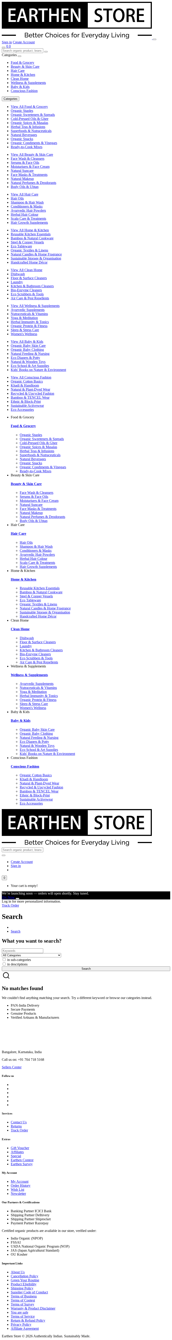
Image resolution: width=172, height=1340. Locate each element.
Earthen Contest (22, 1160)
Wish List (17, 1189)
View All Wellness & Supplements (35, 306)
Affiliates (17, 1152)
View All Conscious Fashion (31, 377)
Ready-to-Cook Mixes (26, 147)
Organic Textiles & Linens (29, 250)
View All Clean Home (26, 270)
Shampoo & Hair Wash (27, 202)
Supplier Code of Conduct (29, 1292)
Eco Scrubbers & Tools (27, 294)
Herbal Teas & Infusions (28, 127)
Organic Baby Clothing (27, 350)
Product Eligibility (24, 1284)
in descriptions (17, 964)
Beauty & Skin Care (25, 66)
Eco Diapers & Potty (25, 358)
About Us (18, 1272)
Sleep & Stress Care (25, 330)
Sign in (7, 42)
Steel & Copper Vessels (27, 242)
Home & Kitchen (23, 75)
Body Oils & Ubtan (25, 187)
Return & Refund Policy (28, 1320)
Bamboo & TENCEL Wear (30, 397)
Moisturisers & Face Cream (30, 166)
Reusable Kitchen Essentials (31, 234)
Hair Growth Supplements (29, 222)
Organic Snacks (22, 139)
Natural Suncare (22, 171)
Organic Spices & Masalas (29, 123)
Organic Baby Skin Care (28, 345)
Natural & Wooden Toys (28, 362)
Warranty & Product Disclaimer (33, 1308)
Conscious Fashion (24, 91)
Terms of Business (24, 1296)
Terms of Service (23, 1316)
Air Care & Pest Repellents (30, 298)
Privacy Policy (21, 1324)
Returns (16, 1126)
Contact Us (19, 1122)
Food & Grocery (22, 62)
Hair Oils (17, 198)
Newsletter (18, 1193)
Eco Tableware (21, 246)
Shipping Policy (22, 1288)
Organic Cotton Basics (27, 381)
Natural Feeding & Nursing (30, 354)
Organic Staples (22, 111)
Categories (10, 98)
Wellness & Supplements (28, 83)
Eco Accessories (22, 409)
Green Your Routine (25, 1280)
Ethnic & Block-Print (26, 401)
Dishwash (18, 274)
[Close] (17, 898)
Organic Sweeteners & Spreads (33, 115)
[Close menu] (19, 56)
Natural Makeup (22, 179)
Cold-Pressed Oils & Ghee (29, 119)
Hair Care (18, 70)
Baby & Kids (20, 87)
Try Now (8, 897)
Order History (20, 1185)
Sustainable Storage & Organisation (36, 258)
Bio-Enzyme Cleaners (26, 290)
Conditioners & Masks (27, 206)
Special (16, 1156)
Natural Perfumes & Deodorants (33, 183)
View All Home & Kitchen (30, 230)
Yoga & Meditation (24, 318)
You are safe (19, 1312)
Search (15, 931)
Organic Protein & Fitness (29, 326)
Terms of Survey (22, 1304)
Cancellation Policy (24, 1276)
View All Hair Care (24, 194)
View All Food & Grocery (29, 107)
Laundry (17, 282)
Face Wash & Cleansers (27, 158)
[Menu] (154, 39)
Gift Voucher (20, 1148)
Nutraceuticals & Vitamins (29, 314)
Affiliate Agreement (25, 1328)
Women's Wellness (24, 334)
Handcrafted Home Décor (29, 262)
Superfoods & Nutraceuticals (31, 131)
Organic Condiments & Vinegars (34, 143)
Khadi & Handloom (25, 385)
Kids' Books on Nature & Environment (38, 370)
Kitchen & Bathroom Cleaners (32, 286)
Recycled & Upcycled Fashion (32, 393)
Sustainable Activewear (27, 405)
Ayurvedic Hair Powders (28, 210)
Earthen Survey (22, 1164)
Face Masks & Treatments (29, 175)
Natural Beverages (24, 135)
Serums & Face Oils (25, 162)
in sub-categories (18, 960)
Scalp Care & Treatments (28, 218)
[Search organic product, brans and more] (3, 47)
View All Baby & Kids (27, 341)
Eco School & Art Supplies (30, 366)
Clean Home (20, 79)
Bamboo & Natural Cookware (32, 238)
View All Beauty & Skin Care (32, 154)
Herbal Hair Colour (24, 214)
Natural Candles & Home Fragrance (36, 254)
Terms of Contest (23, 1300)
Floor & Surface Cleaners (29, 278)
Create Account (24, 42)
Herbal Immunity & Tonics (30, 322)
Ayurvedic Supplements (28, 310)
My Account (19, 1181)
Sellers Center (12, 1067)
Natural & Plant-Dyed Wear (30, 389)
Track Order (10, 905)
